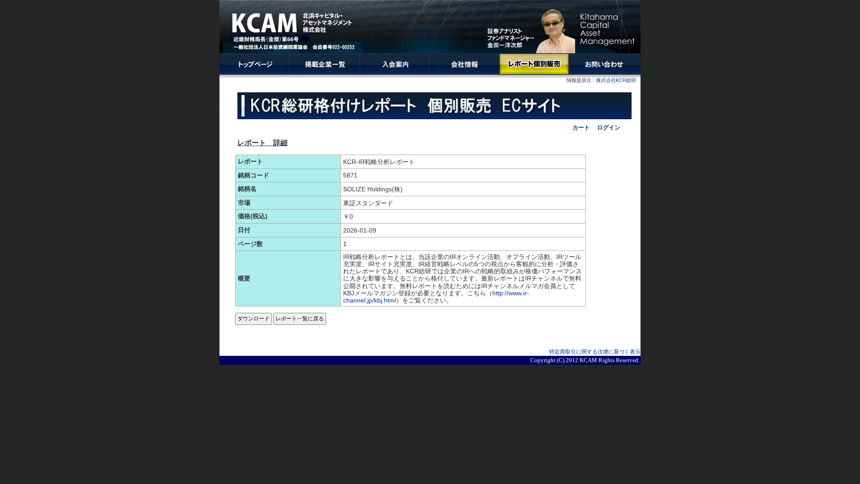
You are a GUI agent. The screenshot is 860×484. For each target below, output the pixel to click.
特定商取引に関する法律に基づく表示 (595, 352)
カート (581, 127)
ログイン (608, 127)
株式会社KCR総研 (616, 80)
